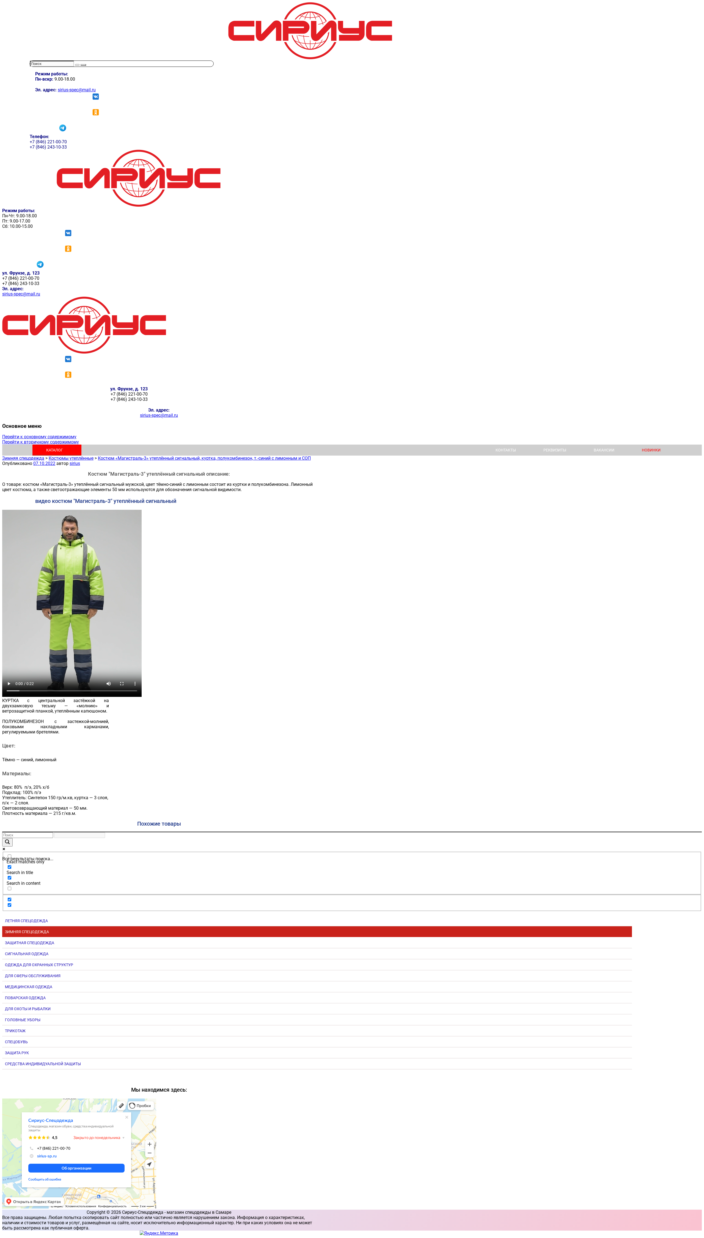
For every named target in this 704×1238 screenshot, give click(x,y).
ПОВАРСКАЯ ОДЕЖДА (25, 998)
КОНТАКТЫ (506, 450)
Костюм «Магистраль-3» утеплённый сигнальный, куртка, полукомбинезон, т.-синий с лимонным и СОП (204, 458)
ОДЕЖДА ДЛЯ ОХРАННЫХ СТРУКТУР (39, 965)
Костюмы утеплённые (71, 458)
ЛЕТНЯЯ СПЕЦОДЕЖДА (26, 921)
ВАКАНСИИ (604, 450)
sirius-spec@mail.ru (77, 89)
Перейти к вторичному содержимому (40, 442)
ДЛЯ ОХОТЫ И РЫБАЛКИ (28, 1009)
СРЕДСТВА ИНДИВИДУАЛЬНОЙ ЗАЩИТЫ (43, 1064)
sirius (75, 463)
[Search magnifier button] (7, 842)
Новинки (651, 450)
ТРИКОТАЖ (15, 1031)
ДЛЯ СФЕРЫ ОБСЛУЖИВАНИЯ (33, 976)
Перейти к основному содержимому (39, 436)
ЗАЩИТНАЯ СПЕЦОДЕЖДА (29, 943)
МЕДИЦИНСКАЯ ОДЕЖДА (28, 987)
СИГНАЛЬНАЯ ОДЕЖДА (26, 954)
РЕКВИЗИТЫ (554, 450)
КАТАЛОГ (54, 450)
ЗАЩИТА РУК (17, 1053)
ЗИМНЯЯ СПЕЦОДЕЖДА (27, 932)
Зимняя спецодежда (23, 458)
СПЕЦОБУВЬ (16, 1042)
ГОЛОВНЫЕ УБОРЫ (22, 1020)
